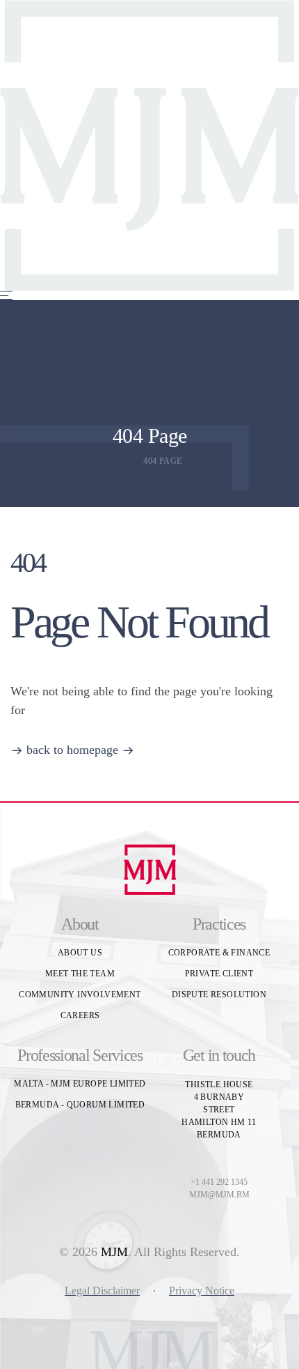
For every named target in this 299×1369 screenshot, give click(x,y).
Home (130, 461)
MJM (114, 1252)
